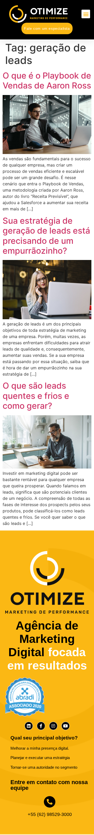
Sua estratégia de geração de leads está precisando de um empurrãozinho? (46, 236)
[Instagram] (53, 726)
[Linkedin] (29, 726)
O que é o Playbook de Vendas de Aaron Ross (47, 80)
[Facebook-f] (41, 726)
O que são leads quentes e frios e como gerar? (36, 396)
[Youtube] (65, 726)
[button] (85, 14)
